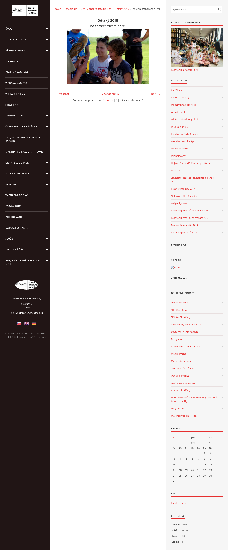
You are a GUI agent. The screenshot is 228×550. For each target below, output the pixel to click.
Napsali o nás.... (16, 227)
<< (174, 437)
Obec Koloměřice (180, 375)
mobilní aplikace (17, 173)
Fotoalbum (13, 206)
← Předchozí (62, 93)
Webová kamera (16, 83)
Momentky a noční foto (183, 104)
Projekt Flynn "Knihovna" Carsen (23, 139)
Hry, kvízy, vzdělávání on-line (23, 262)
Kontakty (12, 61)
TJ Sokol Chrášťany (181, 317)
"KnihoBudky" (15, 115)
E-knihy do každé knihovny (24, 151)
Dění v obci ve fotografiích (96, 9)
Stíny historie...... (179, 408)
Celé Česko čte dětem (182, 368)
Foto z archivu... (179, 126)
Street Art (12, 104)
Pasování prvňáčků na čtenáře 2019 (189, 210)
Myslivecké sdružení (181, 361)
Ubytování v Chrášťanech (184, 331)
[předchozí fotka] (61, 56)
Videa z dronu (15, 93)
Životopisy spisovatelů (183, 383)
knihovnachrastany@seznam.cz (26, 312)
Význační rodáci (17, 195)
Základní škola (178, 112)
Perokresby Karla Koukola (184, 134)
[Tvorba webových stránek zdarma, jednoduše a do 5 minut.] (26, 333)
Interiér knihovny (180, 97)
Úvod (9, 28)
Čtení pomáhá (178, 353)
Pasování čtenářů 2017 (183, 188)
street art (176, 170)
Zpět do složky (110, 93)
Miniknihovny (178, 155)
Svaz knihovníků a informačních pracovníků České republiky (194, 399)
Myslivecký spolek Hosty (184, 415)
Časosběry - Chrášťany (21, 126)
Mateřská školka (179, 148)
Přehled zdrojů (178, 503)
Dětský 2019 (122, 9)
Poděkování (13, 217)
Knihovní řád (14, 249)
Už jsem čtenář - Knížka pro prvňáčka (190, 163)
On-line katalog (16, 72)
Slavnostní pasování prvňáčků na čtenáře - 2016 (193, 179)
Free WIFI (11, 184)
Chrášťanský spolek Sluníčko (186, 324)
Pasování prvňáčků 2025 (184, 232)
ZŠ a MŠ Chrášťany (181, 390)
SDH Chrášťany (179, 310)
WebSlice (40, 333)
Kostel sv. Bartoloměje (182, 141)
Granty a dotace (17, 162)
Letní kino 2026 (15, 39)
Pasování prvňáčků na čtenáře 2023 (189, 217)
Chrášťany (176, 90)
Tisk (7, 336)
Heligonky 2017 (179, 203)
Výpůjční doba (15, 50)
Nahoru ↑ (43, 336)
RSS (31, 333)
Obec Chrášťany (179, 302)
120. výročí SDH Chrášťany (185, 196)
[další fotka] (155, 56)
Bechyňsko (177, 339)
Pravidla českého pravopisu (185, 346)
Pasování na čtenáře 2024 (184, 69)
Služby (10, 238)
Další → (155, 93)
